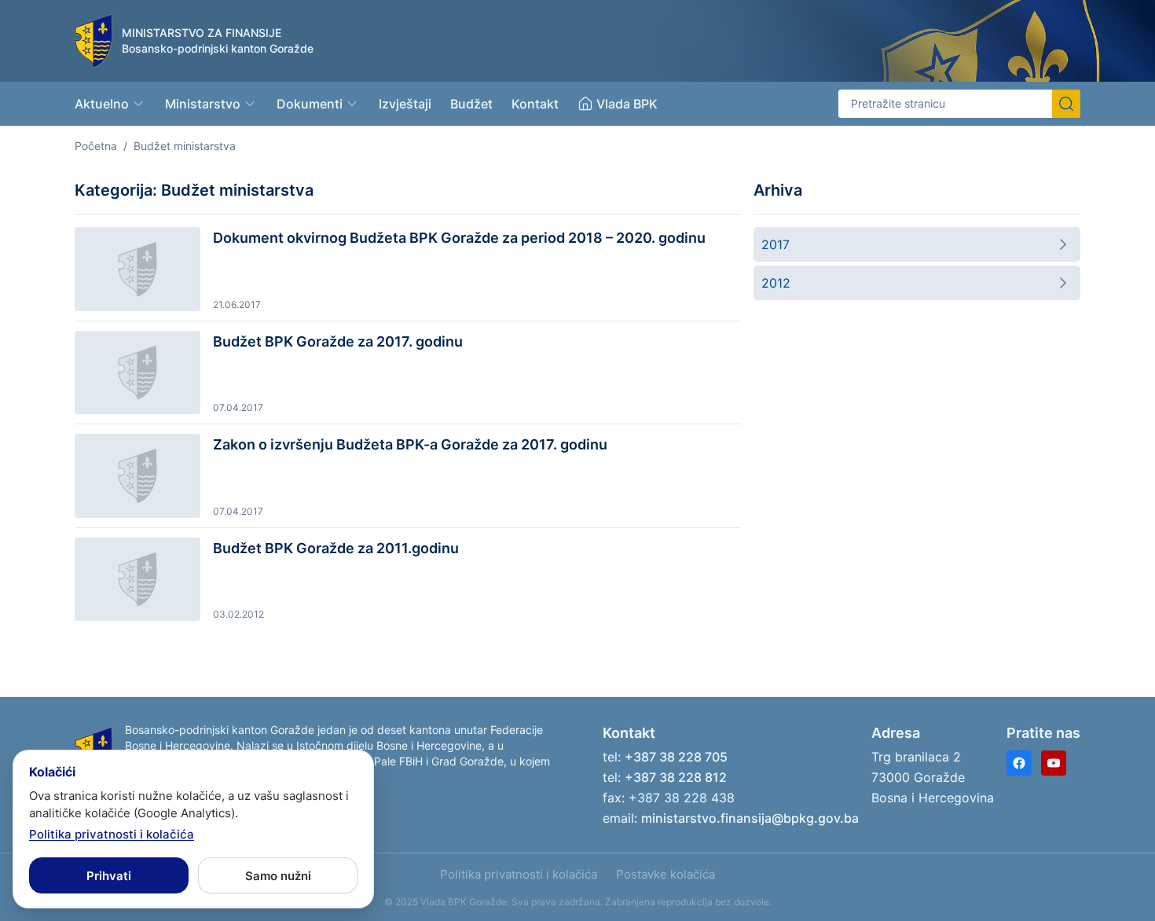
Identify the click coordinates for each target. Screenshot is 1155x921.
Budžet (471, 104)
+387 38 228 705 (676, 757)
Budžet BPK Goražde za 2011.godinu (336, 548)
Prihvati (108, 875)
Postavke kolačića (665, 874)
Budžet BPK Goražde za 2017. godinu (338, 341)
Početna (96, 145)
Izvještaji (405, 104)
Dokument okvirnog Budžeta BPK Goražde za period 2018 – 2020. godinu (459, 237)
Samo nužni (278, 875)
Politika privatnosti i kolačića (518, 874)
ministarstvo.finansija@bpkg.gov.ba (750, 818)
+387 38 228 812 (676, 777)
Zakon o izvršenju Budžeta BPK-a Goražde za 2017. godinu (410, 444)
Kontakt (535, 104)
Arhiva (778, 190)
